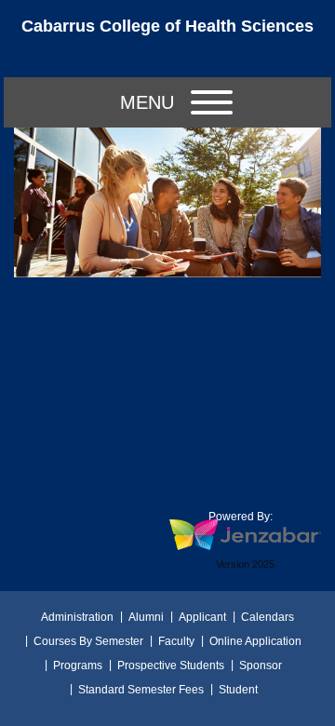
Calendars (267, 617)
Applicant (202, 617)
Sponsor (260, 665)
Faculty (176, 641)
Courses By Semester (88, 641)
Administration (77, 617)
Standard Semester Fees (141, 689)
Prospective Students (170, 665)
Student (238, 689)
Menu (147, 102)
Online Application (255, 641)
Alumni (146, 617)
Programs (77, 665)
